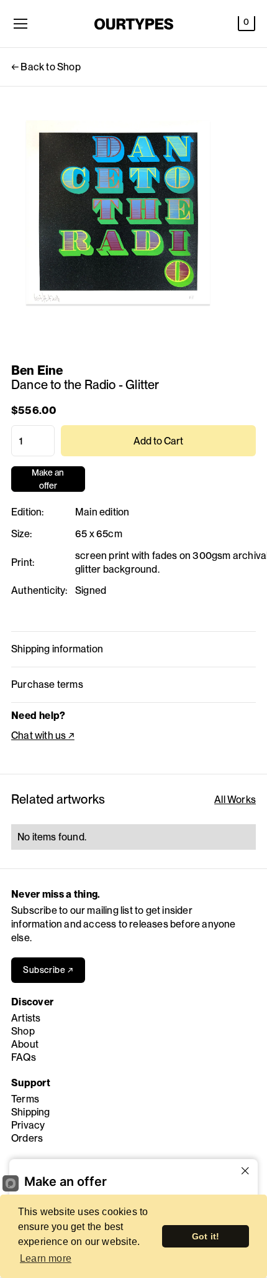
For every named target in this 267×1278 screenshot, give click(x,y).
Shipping (30, 1112)
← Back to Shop (46, 67)
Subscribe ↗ (48, 970)
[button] (246, 23)
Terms (25, 1099)
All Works (235, 800)
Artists (25, 1018)
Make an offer (48, 480)
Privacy (28, 1125)
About (24, 1044)
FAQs (23, 1057)
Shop (23, 1031)
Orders (27, 1138)
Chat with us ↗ (43, 735)
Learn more (45, 1258)
